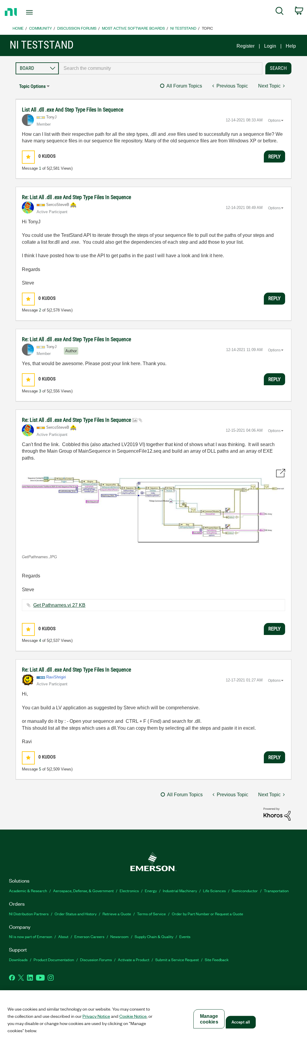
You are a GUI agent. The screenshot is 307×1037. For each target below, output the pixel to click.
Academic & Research (28, 890)
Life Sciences (214, 890)
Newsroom (119, 936)
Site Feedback (217, 959)
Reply (274, 156)
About (63, 936)
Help (291, 46)
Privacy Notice (96, 1016)
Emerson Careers (89, 936)
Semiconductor (245, 890)
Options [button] (274, 120)
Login (270, 46)
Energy (151, 890)
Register (246, 46)
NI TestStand (183, 28)
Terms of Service (151, 913)
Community (40, 28)
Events (184, 936)
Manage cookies (209, 1019)
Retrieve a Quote (117, 913)
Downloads (18, 959)
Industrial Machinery (180, 890)
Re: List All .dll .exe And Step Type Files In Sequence (76, 197)
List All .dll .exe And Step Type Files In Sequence (72, 109)
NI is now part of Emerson (30, 936)
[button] (28, 157)
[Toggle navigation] (40, 12)
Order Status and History (76, 913)
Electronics (129, 890)
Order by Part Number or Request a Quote (207, 913)
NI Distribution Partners (29, 913)
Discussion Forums (77, 28)
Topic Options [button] (32, 86)
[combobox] (160, 68)
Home (18, 28)
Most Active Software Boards (133, 28)
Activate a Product (133, 959)
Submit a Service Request (177, 959)
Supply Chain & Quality (154, 936)
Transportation (276, 890)
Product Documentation (54, 959)
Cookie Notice (133, 1016)
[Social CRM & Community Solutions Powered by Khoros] (277, 813)
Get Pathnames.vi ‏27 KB (59, 605)
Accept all (240, 1022)
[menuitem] (280, 12)
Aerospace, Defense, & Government (83, 890)
